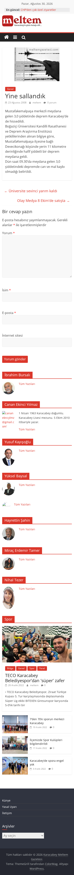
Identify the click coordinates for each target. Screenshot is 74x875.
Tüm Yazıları (27, 384)
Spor (32, 668)
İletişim (7, 813)
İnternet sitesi (12, 335)
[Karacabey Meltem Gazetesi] (6, 37)
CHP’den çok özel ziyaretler (38, 10)
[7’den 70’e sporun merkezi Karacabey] (15, 717)
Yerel (42, 668)
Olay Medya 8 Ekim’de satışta (43, 200)
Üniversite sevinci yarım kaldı (30, 191)
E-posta (9, 313)
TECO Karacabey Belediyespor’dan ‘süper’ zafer (35, 677)
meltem (37, 102)
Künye (6, 800)
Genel (10, 89)
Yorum (8, 233)
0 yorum (51, 102)
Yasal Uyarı (9, 807)
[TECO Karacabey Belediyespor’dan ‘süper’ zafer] (37, 628)
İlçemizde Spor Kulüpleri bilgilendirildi (46, 742)
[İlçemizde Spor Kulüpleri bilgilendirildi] (15, 738)
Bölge (10, 668)
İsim (6, 290)
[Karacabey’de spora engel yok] (15, 759)
